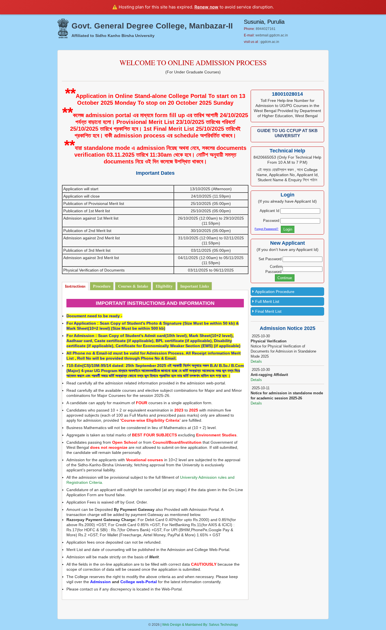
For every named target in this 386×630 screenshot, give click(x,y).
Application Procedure (274, 291)
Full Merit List (267, 301)
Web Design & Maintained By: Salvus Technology (200, 625)
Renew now (206, 7)
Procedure (101, 286)
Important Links (194, 286)
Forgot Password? (266, 228)
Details (256, 361)
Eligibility (164, 286)
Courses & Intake (133, 286)
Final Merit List (268, 311)
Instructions (75, 286)
